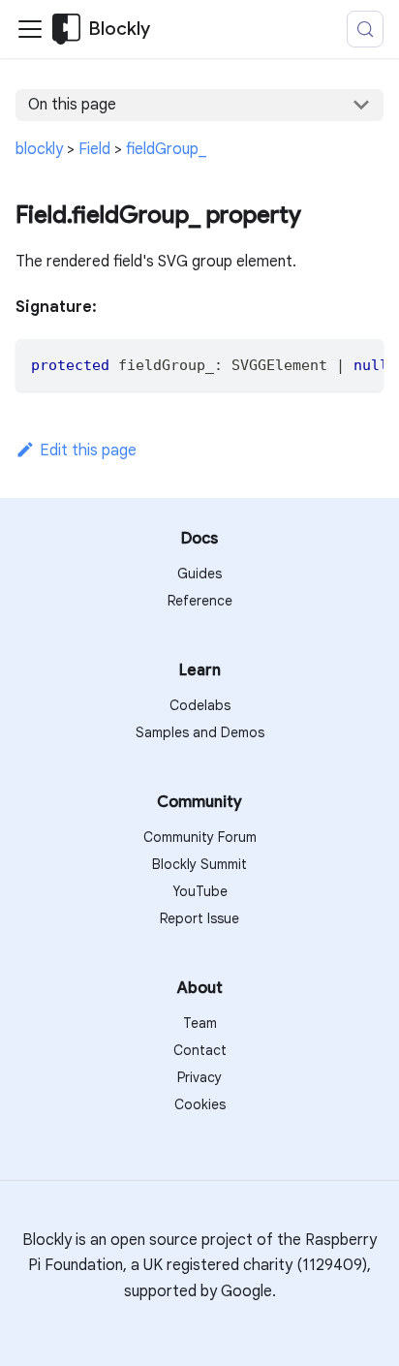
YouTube (200, 891)
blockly (39, 149)
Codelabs (199, 705)
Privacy (199, 1077)
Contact (200, 1050)
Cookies (200, 1104)
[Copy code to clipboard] (360, 363)
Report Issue (199, 918)
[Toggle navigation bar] (30, 29)
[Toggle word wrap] (324, 363)
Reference (200, 600)
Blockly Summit (199, 864)
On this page (72, 104)
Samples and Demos (200, 732)
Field (94, 149)
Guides (199, 573)
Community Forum (200, 837)
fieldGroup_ (166, 149)
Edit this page (88, 450)
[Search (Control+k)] (365, 29)
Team (200, 1023)
